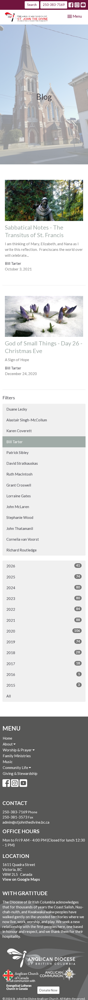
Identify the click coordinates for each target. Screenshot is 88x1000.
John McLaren (17, 506)
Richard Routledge (21, 550)
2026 (43, 565)
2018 (43, 652)
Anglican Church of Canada (20, 974)
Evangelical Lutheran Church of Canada (18, 985)
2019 (43, 641)
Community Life (16, 767)
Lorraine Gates (18, 496)
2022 (43, 609)
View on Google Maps (21, 879)
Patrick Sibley (17, 452)
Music (7, 761)
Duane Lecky (16, 409)
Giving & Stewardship (20, 773)
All (8, 696)
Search (32, 5)
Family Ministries (17, 756)
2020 (43, 631)
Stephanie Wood (19, 517)
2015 (43, 685)
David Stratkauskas (22, 463)
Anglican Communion (58, 974)
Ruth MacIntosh (19, 474)
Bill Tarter (14, 441)
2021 (43, 620)
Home (7, 738)
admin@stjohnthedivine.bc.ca (25, 822)
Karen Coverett (19, 430)
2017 (43, 663)
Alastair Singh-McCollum (26, 420)
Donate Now (48, 990)
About (8, 744)
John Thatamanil (19, 528)
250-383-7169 (54, 5)
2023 (43, 598)
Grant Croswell (18, 485)
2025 (43, 576)
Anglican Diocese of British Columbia (44, 959)
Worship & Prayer (18, 750)
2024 (43, 587)
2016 (43, 674)
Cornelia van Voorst (22, 539)
